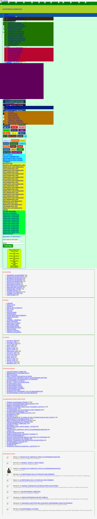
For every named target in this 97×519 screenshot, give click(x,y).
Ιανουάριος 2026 (12, 340)
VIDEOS (9, 318)
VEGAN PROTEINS (12, 317)
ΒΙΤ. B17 (14, 130)
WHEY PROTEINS (12, 321)
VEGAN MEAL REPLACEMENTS (16, 315)
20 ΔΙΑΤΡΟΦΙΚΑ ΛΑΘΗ (13, 390)
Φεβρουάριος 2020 (12, 351)
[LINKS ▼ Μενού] (10, 47)
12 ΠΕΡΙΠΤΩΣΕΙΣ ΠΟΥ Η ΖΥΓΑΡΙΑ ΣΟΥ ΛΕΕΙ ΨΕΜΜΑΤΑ (24, 410)
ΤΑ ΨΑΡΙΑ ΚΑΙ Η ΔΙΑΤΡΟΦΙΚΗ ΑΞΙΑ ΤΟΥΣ (19, 413)
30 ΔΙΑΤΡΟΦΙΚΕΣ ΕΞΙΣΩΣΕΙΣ (15, 388)
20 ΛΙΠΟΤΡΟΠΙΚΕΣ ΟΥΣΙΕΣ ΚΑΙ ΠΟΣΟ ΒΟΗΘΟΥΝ (22, 393)
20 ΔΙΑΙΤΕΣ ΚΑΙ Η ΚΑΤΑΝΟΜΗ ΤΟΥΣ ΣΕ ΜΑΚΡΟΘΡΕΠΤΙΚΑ (25, 391)
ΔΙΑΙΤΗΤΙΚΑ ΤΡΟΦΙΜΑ (13, 323)
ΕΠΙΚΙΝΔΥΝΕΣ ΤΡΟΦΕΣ (14, 289)
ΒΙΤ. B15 (6, 130)
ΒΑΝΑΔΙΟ (10, 428)
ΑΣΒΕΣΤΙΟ (7, 140)
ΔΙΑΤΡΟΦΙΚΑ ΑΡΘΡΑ (13, 326)
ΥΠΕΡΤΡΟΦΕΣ (11, 295)
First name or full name (10, 239)
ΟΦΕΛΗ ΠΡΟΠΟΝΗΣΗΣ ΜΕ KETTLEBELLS (35, 497)
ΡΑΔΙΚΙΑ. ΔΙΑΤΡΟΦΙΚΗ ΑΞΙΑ (15, 405)
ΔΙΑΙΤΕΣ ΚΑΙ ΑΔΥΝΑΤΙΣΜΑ (15, 281)
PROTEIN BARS (11, 312)
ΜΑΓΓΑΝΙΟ (7, 152)
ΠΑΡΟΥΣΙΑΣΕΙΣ (11, 329)
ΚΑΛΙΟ (22, 140)
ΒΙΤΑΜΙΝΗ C (10, 425)
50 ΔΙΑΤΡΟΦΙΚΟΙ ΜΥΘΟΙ (14, 385)
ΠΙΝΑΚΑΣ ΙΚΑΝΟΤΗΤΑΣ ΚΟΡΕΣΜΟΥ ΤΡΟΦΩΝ (21, 434)
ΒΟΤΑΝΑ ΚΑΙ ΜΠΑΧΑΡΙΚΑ (14, 279)
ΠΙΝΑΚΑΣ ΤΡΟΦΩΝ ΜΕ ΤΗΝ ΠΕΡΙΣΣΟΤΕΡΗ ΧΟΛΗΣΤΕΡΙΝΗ (25, 440)
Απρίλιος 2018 (11, 358)
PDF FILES (10, 309)
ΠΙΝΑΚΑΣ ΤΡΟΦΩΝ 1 (13, 330)
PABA (21, 130)
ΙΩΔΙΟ (20, 149)
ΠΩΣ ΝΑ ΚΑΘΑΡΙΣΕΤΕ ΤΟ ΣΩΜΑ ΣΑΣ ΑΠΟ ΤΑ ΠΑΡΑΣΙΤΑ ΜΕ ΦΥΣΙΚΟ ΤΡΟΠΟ (30, 417)
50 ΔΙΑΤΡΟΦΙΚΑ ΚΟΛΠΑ (14, 384)
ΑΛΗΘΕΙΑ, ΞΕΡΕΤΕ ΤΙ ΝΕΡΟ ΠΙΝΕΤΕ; (32, 462)
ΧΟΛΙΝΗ (20, 136)
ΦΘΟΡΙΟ (6, 149)
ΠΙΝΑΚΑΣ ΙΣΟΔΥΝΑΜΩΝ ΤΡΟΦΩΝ (17, 402)
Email (4, 243)
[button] (7, 155)
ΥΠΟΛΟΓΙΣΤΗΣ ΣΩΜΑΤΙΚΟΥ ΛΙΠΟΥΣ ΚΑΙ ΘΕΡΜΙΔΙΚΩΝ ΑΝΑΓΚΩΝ (27, 377)
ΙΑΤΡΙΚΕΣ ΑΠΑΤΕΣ (12, 290)
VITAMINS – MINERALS (14, 320)
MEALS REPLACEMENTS (14, 308)
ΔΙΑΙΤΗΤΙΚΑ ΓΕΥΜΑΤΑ (13, 283)
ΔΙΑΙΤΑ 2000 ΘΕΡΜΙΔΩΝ (14, 435)
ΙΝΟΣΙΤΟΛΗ (12, 136)
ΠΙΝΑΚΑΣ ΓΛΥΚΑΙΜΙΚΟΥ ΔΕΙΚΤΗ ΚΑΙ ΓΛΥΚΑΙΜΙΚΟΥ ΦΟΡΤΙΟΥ (25, 407)
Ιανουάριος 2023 (12, 342)
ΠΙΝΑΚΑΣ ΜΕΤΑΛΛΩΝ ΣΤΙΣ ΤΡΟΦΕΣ (18, 438)
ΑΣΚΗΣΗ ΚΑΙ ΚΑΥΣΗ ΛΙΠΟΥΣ (15, 276)
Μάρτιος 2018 (11, 360)
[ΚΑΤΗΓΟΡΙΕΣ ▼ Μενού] (15, 21)
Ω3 (25, 136)
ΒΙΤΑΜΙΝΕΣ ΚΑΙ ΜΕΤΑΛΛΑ (15, 278)
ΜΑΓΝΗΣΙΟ (15, 140)
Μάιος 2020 (10, 346)
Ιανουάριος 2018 (12, 362)
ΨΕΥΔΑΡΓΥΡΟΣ (17, 152)
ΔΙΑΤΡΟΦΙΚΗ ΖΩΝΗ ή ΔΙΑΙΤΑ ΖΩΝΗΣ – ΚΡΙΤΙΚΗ (21, 426)
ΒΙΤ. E (22, 133)
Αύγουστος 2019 (12, 354)
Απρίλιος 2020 (11, 348)
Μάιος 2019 (10, 357)
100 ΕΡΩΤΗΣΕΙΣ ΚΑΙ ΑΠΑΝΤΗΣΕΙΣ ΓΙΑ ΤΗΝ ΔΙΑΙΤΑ (22, 379)
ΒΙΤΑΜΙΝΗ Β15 (11, 414)
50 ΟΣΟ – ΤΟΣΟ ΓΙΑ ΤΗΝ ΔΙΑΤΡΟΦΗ (18, 382)
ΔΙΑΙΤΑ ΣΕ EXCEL (12, 374)
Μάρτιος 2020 (11, 349)
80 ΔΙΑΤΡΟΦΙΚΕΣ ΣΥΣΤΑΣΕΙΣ (16, 381)
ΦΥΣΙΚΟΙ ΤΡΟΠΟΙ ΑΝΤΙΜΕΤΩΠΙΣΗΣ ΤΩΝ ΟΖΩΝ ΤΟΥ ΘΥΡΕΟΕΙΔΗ (27, 437)
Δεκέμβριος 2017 (12, 363)
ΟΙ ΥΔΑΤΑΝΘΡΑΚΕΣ (13, 443)
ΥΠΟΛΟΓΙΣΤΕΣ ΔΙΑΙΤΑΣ (14, 332)
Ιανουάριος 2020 (12, 352)
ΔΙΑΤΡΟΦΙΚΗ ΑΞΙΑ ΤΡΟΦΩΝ (15, 286)
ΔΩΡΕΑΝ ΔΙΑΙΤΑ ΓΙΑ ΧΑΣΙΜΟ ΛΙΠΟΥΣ (18, 373)
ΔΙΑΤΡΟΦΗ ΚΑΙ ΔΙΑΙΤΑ (13, 284)
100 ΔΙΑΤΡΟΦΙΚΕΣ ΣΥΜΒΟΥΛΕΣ (16, 371)
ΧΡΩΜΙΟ (13, 146)
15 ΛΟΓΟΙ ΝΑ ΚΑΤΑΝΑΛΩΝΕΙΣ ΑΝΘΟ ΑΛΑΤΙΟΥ (21, 403)
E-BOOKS (10, 303)
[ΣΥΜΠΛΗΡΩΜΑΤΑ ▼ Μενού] (17, 110)
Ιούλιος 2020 (10, 345)
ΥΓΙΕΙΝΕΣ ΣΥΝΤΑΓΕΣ (13, 293)
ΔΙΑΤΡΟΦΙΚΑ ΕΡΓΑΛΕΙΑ (14, 327)
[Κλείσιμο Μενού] (5, 127)
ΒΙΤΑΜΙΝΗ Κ (10, 416)
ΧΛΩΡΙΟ (19, 146)
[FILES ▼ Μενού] (10, 105)
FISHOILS (10, 306)
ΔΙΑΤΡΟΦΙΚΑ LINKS (13, 324)
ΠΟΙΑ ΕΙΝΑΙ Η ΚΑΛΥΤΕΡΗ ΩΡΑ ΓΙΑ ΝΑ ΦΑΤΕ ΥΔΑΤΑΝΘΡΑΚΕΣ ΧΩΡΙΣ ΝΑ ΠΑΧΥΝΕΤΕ (47, 503)
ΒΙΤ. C (6, 133)
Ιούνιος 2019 (10, 355)
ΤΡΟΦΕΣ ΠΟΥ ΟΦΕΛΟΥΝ (14, 292)
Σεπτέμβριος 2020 (12, 343)
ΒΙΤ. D (14, 133)
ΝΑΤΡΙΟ (6, 143)
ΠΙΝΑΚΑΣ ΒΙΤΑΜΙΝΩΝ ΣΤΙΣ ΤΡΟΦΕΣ (18, 422)
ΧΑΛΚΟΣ (6, 146)
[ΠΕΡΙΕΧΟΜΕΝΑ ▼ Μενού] (16, 16)
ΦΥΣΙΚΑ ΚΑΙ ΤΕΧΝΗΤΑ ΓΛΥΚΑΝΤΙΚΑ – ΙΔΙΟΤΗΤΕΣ (22, 446)
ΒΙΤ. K (5, 136)
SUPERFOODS (11, 314)
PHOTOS (9, 311)
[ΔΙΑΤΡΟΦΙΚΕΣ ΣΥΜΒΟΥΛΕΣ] (11, 9)
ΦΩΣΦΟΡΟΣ (14, 143)
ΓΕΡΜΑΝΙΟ (10, 445)
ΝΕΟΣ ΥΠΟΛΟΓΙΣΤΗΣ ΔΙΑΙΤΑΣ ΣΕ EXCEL (19, 376)
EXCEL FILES (11, 305)
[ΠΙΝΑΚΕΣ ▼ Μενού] (12, 62)
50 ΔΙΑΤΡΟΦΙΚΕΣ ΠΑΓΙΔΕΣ (15, 387)
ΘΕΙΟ (13, 149)
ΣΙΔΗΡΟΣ (22, 143)
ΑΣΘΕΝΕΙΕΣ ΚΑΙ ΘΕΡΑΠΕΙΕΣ (15, 275)
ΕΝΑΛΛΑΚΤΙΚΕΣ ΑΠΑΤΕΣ (14, 287)
